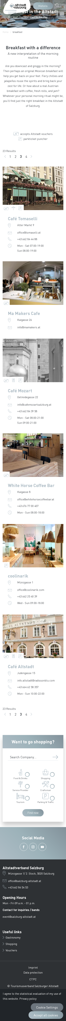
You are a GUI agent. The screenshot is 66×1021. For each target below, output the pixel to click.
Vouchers (11, 950)
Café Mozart (20, 390)
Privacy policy (27, 998)
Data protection (33, 972)
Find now (33, 812)
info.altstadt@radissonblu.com (36, 680)
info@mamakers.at (28, 327)
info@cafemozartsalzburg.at (34, 404)
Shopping (11, 944)
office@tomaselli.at (29, 232)
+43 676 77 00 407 (28, 506)
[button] (9, 5)
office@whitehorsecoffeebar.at (35, 499)
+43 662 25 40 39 (27, 596)
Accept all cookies (46, 1015)
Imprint (33, 967)
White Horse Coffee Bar (31, 485)
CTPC (33, 979)
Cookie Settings (47, 1007)
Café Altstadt (21, 666)
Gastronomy (13, 937)
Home (5, 31)
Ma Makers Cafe (24, 313)
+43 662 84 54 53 (18, 887)
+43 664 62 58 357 (28, 687)
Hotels (43, 6)
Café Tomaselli (22, 218)
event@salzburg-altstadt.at (19, 916)
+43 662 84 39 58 (27, 411)
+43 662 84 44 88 (27, 239)
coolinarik (18, 576)
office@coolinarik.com (30, 590)
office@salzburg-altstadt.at (24, 881)
